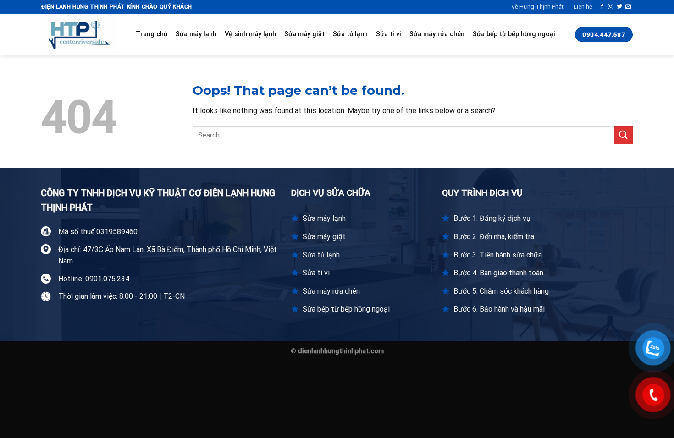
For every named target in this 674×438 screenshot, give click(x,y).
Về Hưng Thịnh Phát (537, 6)
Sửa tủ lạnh (350, 34)
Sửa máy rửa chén (436, 34)
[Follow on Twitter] (619, 7)
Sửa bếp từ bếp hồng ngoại (514, 34)
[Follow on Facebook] (602, 7)
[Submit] (623, 135)
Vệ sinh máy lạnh (250, 34)
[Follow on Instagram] (610, 7)
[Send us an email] (628, 7)
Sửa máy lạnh (196, 34)
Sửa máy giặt (304, 34)
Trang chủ (151, 34)
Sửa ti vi (388, 34)
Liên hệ (583, 6)
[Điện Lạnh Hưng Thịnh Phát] (81, 34)
